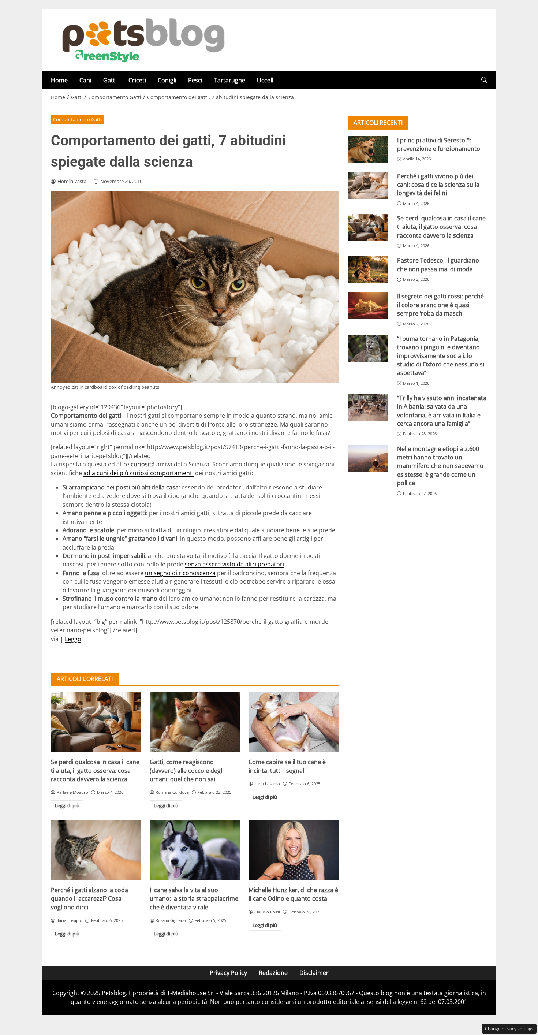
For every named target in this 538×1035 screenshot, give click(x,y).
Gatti (110, 80)
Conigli (167, 80)
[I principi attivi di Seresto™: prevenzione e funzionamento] (368, 149)
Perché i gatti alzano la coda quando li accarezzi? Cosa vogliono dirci (89, 898)
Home (59, 80)
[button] (484, 80)
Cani (85, 80)
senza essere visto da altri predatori (234, 564)
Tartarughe (229, 80)
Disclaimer (314, 973)
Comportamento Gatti (77, 119)
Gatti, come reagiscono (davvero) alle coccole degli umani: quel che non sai (187, 770)
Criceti (137, 80)
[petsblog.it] (142, 40)
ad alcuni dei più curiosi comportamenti (138, 473)
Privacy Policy (228, 973)
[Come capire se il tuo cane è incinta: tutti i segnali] (294, 722)
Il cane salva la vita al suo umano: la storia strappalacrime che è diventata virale (194, 898)
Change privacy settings (509, 1028)
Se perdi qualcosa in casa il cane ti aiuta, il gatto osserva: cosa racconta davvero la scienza (95, 770)
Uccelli (266, 80)
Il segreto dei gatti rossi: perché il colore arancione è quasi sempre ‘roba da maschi (440, 304)
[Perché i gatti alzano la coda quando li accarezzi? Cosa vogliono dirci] (96, 850)
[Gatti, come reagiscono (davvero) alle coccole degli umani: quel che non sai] (195, 722)
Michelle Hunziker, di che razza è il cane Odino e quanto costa (293, 894)
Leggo (73, 639)
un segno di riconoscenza (180, 573)
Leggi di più (67, 805)
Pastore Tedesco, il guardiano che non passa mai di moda (438, 264)
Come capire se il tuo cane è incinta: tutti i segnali (287, 766)
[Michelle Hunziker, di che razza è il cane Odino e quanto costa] (294, 850)
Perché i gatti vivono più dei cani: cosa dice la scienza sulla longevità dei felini (438, 184)
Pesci (195, 80)
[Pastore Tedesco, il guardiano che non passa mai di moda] (368, 269)
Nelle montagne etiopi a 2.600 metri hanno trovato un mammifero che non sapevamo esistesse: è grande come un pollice (440, 465)
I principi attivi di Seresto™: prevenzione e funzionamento (438, 144)
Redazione (273, 973)
